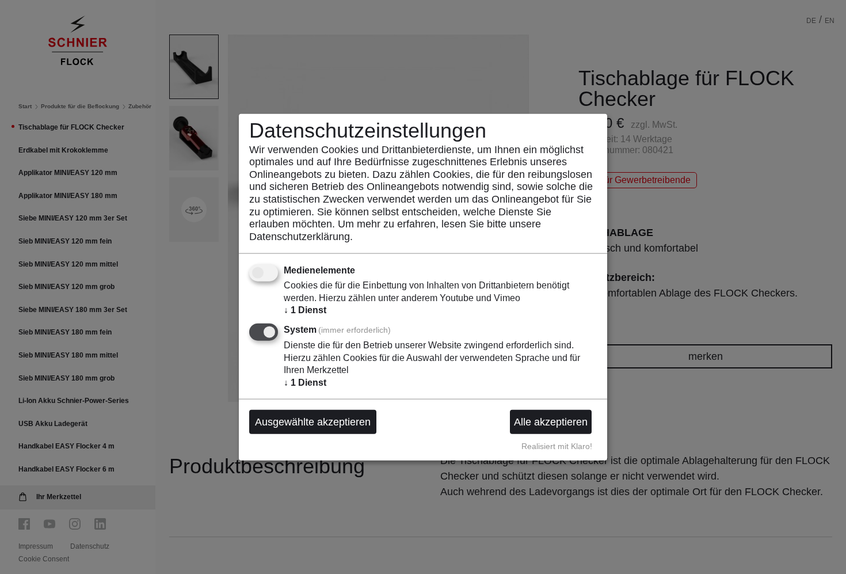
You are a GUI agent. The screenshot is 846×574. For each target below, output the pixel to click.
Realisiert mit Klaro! (556, 445)
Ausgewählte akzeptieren (313, 421)
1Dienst (305, 310)
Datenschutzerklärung (299, 236)
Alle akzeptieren (551, 421)
